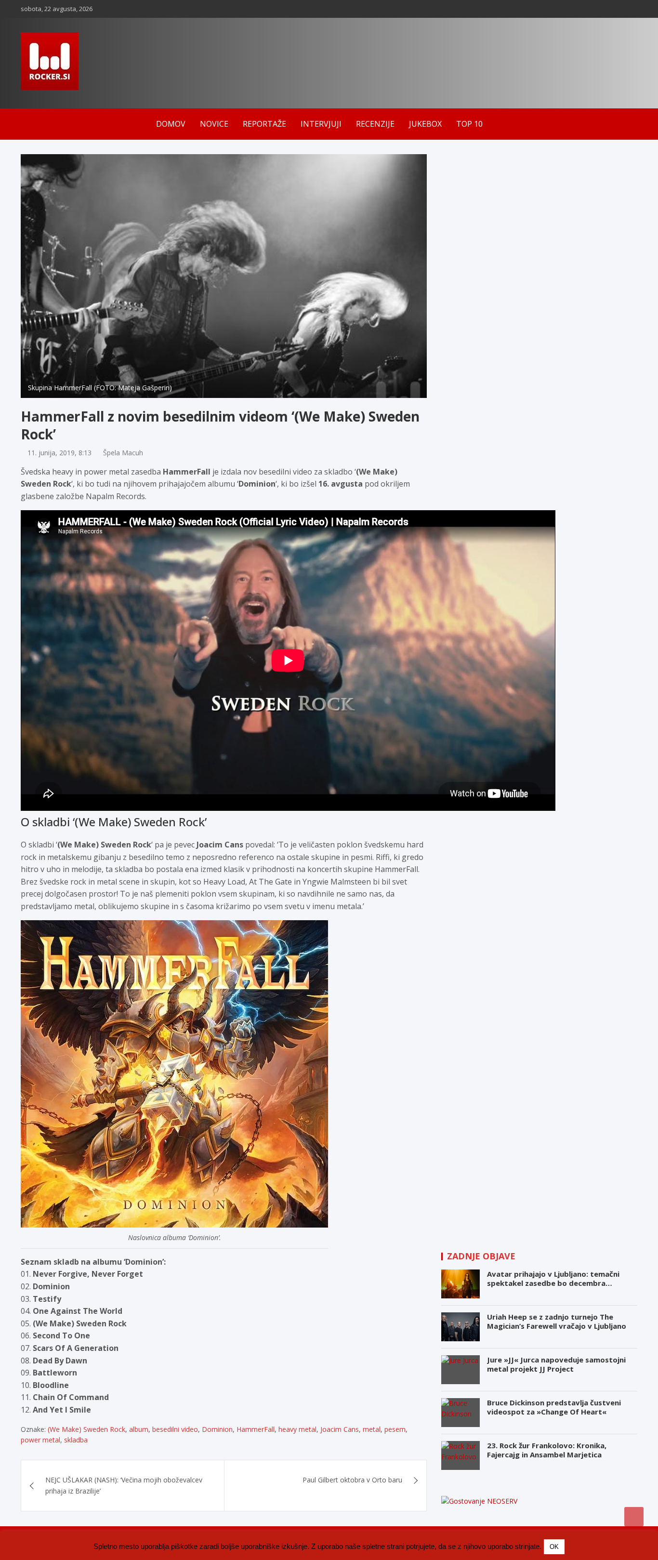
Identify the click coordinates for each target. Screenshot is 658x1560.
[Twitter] (631, 8)
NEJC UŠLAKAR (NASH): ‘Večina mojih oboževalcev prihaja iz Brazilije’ (123, 1485)
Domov (170, 124)
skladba (76, 1439)
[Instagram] (606, 8)
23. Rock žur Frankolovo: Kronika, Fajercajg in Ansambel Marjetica (546, 1450)
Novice (214, 124)
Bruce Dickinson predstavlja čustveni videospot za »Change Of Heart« (554, 1407)
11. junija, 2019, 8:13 (59, 452)
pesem (395, 1429)
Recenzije (375, 124)
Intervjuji (321, 124)
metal (372, 1429)
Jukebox (425, 124)
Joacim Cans (339, 1429)
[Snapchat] (618, 8)
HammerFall (256, 1429)
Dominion (217, 1429)
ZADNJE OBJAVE (481, 1256)
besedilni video (175, 1429)
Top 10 (469, 124)
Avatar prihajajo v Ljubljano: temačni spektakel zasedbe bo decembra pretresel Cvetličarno (553, 1283)
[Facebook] (593, 8)
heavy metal (297, 1429)
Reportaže (264, 124)
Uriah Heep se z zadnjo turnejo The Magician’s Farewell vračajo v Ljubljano (556, 1321)
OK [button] (554, 1546)
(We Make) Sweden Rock (86, 1429)
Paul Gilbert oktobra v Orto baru (352, 1479)
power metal (40, 1439)
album (138, 1429)
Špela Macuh (123, 452)
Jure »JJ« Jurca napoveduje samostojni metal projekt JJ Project (556, 1364)
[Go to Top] (634, 1516)
